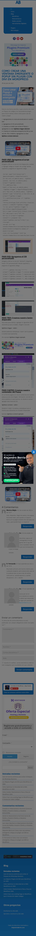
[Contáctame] (18, 468)
